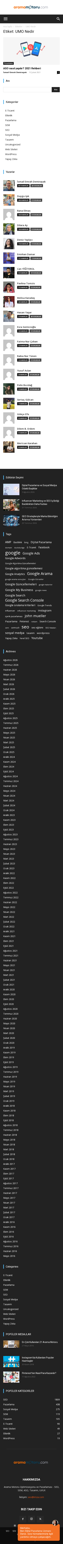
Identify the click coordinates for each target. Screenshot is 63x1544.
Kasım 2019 (9, 1052)
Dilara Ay (22, 225)
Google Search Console (24, 600)
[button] (5, 19)
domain (8, 547)
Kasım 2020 (9, 994)
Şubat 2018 (9, 1154)
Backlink (17, 542)
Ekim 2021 (8, 941)
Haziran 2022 (10, 902)
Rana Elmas (24, 210)
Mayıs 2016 (9, 1255)
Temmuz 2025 (10, 723)
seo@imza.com (36, 1497)
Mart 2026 (8, 684)
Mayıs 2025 (9, 732)
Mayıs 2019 (9, 1081)
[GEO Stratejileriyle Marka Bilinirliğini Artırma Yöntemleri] (11, 520)
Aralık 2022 (9, 873)
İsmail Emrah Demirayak (15, 72)
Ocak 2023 (8, 868)
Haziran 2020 (10, 1018)
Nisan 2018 (9, 1144)
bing (26, 542)
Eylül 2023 (8, 829)
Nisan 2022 (9, 911)
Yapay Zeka (11, 159)
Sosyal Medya (12, 134)
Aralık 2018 (9, 1105)
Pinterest (24, 621)
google (12, 552)
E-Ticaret (10, 110)
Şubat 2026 (9, 689)
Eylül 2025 (8, 713)
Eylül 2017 (8, 1178)
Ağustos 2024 (10, 776)
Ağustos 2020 (10, 1008)
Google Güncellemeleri (21, 584)
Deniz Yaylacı (25, 239)
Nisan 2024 (9, 795)
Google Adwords (15, 558)
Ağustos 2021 (10, 950)
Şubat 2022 (9, 921)
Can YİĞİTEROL (26, 268)
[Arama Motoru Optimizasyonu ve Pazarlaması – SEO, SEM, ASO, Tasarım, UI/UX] (31, 7)
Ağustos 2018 (10, 1125)
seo (25, 626)
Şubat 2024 (9, 805)
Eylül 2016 (8, 1236)
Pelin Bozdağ (24, 385)
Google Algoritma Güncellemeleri (20, 563)
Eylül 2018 (8, 1120)
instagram (45, 610)
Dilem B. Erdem (26, 428)
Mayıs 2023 (9, 848)
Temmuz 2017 (10, 1188)
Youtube (37, 638)
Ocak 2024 (8, 810)
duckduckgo (19, 548)
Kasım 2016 (9, 1226)
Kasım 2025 (9, 703)
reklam (34, 622)
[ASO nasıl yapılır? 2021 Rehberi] (31, 51)
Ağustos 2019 (10, 1067)
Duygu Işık (23, 196)
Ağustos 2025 (10, 718)
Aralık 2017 (9, 1163)
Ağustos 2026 (10, 660)
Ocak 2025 (8, 752)
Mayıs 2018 (9, 1139)
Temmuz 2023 (10, 839)
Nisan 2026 (9, 679)
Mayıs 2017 (9, 1197)
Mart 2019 (8, 1091)
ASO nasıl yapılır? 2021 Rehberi (22, 68)
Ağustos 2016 (10, 1241)
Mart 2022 (8, 916)
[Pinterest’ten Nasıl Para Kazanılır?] (11, 1377)
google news (41, 590)
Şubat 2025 (9, 747)
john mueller (35, 615)
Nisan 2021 (9, 970)
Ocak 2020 (8, 1042)
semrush (15, 627)
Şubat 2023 (9, 863)
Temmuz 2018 (10, 1130)
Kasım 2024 (9, 761)
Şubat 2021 (9, 979)
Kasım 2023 (9, 819)
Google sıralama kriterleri (20, 605)
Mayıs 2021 (9, 965)
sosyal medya (14, 632)
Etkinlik (8, 115)
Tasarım (9, 139)
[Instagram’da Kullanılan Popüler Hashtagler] (11, 1361)
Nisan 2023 (9, 853)
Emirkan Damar (26, 254)
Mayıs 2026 (9, 674)
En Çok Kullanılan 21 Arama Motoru (40, 1342)
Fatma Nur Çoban (27, 341)
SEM (7, 125)
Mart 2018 (8, 1149)
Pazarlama (8, 63)
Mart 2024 (8, 800)
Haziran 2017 (10, 1193)
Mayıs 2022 (9, 907)
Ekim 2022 (8, 882)
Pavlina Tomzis (26, 283)
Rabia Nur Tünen (27, 356)
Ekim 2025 (8, 708)
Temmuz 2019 (10, 1071)
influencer (10, 610)
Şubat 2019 (9, 1096)
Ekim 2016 (8, 1231)
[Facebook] (23, 1519)
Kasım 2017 (9, 1168)
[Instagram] (31, 1519)
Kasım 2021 (9, 936)
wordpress (43, 633)
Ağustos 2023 (10, 834)
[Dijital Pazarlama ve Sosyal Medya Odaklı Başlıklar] (11, 489)
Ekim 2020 (8, 999)
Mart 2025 (8, 742)
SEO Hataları (50, 627)
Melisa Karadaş (26, 297)
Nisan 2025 (9, 737)
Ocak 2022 (8, 926)
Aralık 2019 (9, 1047)
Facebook (44, 547)
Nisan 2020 (9, 1028)
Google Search (15, 595)
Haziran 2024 (10, 786)
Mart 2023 (8, 858)
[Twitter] (40, 1519)
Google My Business (19, 589)
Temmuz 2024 (10, 781)
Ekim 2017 (8, 1173)
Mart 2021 (8, 974)
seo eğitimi (37, 627)
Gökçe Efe (23, 414)
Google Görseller (36, 579)
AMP (8, 542)
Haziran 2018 (10, 1134)
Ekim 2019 (8, 1057)
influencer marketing (26, 611)
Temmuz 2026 (10, 664)
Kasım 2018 (9, 1110)
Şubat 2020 (9, 1037)
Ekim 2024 (8, 766)
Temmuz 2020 (10, 1013)
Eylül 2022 (8, 887)
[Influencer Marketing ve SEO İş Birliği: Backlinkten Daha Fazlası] (11, 505)
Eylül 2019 (8, 1062)
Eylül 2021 (8, 945)
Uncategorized (12, 144)
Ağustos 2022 (10, 892)
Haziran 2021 (10, 960)
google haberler (45, 585)
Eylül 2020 (8, 1004)
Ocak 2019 (8, 1100)
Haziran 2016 (10, 1251)
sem (7, 627)
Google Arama (39, 573)
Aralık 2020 (9, 989)
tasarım (31, 633)
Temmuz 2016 (10, 1246)
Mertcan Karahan (27, 443)
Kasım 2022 (9, 878)
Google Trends (44, 605)
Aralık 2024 (9, 756)
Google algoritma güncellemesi (23, 568)
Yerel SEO (24, 638)
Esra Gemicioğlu (26, 327)
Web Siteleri (11, 149)
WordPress (11, 154)
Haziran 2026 (10, 669)
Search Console (48, 621)
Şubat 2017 (9, 1212)
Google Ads (31, 553)
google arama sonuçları (15, 579)
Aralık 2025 (9, 698)
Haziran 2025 (10, 727)
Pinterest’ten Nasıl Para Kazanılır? (39, 1373)
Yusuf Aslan (24, 370)
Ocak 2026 (8, 693)
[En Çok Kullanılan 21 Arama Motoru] (11, 1344)
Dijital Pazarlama (41, 542)
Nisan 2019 (9, 1086)
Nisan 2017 (9, 1202)
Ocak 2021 (8, 984)
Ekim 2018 (8, 1115)
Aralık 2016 (9, 1222)
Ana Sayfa (7, 26)
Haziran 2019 (10, 1076)
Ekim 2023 (8, 824)
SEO (7, 129)
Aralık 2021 (9, 931)
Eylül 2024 (8, 771)
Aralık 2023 (9, 815)
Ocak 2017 (8, 1217)
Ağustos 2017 (10, 1183)
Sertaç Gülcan (25, 399)
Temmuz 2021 (10, 955)
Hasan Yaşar (24, 312)
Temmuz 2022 (10, 897)
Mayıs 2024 (9, 790)
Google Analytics (15, 574)
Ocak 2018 (8, 1159)
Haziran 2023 (10, 844)
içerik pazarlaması (13, 616)
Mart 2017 (8, 1207)
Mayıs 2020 (9, 1023)
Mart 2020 (8, 1033)
